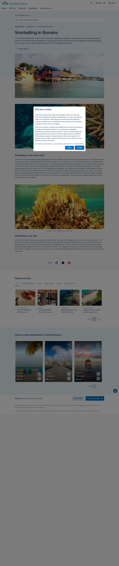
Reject (69, 148)
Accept (79, 148)
